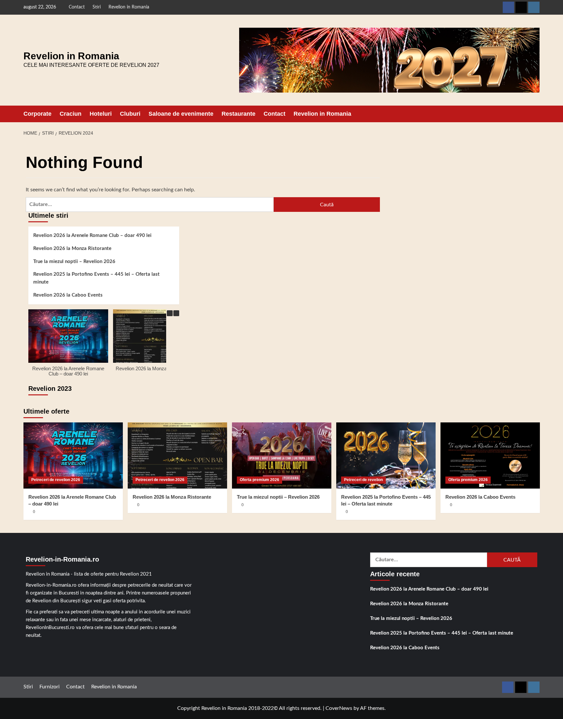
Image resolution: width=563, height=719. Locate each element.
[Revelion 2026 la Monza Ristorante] (177, 455)
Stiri (97, 7)
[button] (536, 114)
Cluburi (130, 113)
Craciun (70, 113)
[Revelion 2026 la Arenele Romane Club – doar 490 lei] (73, 455)
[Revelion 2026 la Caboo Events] (490, 455)
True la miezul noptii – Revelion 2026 (74, 261)
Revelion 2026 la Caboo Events (68, 295)
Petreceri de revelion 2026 (55, 479)
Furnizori (49, 686)
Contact (77, 7)
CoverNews (338, 708)
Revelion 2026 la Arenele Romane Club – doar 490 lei (92, 235)
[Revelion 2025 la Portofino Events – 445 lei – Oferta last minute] (386, 455)
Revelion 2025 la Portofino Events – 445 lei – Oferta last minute (96, 278)
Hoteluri (101, 113)
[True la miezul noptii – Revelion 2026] (281, 455)
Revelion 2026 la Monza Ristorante (72, 248)
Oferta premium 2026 (259, 479)
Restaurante (238, 113)
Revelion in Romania (128, 7)
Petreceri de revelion (363, 479)
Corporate (37, 113)
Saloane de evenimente (181, 113)
